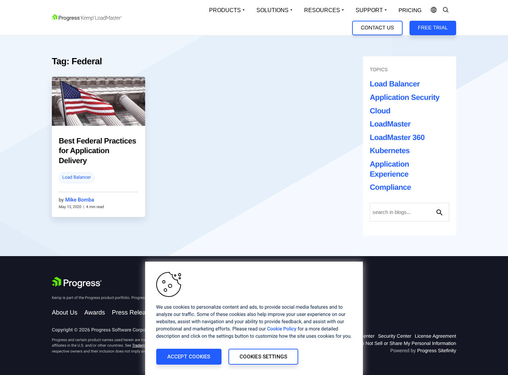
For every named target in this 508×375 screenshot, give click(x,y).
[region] (254, 318)
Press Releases (134, 312)
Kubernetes (390, 150)
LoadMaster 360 (397, 137)
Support (369, 10)
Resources (322, 10)
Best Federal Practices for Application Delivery (97, 151)
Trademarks (142, 345)
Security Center (394, 336)
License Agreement (435, 336)
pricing (410, 10)
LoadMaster (390, 124)
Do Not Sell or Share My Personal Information (407, 343)
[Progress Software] (77, 283)
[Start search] (439, 212)
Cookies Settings (263, 357)
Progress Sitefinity (436, 350)
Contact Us (377, 28)
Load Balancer (76, 177)
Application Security (405, 97)
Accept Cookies (188, 357)
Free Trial (433, 28)
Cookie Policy (282, 329)
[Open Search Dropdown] (446, 10)
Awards (94, 312)
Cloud (380, 110)
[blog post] (98, 101)
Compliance (390, 187)
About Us (64, 312)
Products (225, 10)
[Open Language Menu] (433, 10)
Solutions (272, 10)
